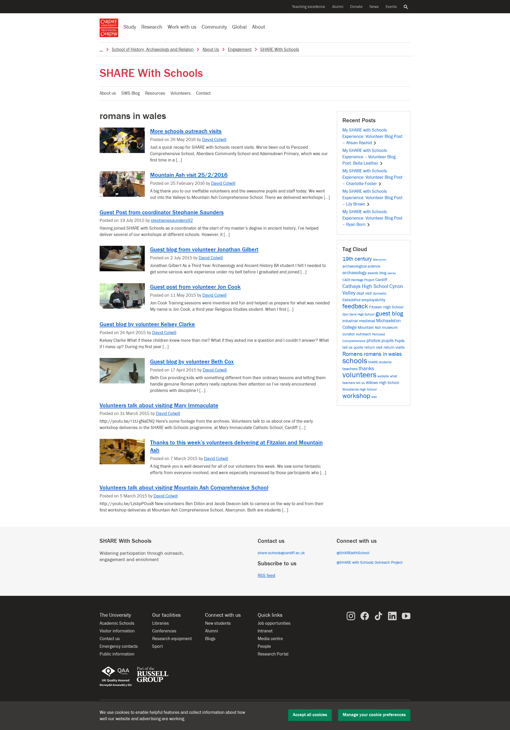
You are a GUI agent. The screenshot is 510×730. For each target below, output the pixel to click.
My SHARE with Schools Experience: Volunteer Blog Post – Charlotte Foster (372, 177)
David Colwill (214, 139)
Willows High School (382, 383)
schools (354, 360)
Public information (117, 654)
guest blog (389, 313)
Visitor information (117, 631)
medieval (367, 320)
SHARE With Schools (279, 49)
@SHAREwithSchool (353, 553)
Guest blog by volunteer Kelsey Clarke (147, 324)
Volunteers (181, 93)
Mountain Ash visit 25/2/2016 (189, 175)
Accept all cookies (310, 715)
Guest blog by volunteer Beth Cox (192, 361)
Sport (157, 646)
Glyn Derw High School (358, 314)
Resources (155, 93)
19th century (357, 259)
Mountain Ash (369, 327)
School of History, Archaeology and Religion (153, 49)
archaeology (354, 273)
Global (239, 27)
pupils (387, 340)
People (264, 646)
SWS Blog (130, 93)
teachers (350, 368)
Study (130, 27)
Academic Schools (117, 623)
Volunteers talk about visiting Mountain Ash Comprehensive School (184, 487)
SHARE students (380, 362)
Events (391, 7)
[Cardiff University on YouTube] (406, 616)
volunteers (359, 375)
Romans (352, 354)
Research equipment (172, 638)
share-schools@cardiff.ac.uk (281, 553)
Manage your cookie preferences (374, 715)
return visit (373, 347)
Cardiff (381, 279)
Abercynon (379, 259)
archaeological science (361, 266)
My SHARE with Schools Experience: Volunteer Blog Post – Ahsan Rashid (372, 137)
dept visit (364, 293)
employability (373, 299)
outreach (363, 334)
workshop (356, 396)
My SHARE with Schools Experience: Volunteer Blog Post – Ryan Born (372, 218)
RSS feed (266, 575)
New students (218, 623)
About (258, 27)
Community (214, 27)
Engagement (240, 49)
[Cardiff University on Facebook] (364, 616)
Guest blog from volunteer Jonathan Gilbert (204, 249)
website (383, 376)
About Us (210, 49)
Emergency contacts (119, 646)
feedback (355, 306)
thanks (366, 368)
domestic (379, 293)
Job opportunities (274, 623)
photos (373, 340)
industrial (350, 321)
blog (382, 273)
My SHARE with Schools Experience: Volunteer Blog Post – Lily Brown (372, 198)
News (374, 7)
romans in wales (383, 354)
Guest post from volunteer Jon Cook (195, 286)
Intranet (265, 631)
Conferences (164, 631)
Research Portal (273, 654)
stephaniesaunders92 (172, 220)
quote (358, 347)
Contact (203, 93)
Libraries (160, 623)
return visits (394, 347)
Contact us (110, 638)
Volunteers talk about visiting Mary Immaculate (159, 405)
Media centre (270, 638)
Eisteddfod (351, 300)
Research (151, 27)
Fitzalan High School (386, 307)
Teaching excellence (308, 7)
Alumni (337, 7)
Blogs (210, 638)
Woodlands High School (359, 389)
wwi (374, 397)
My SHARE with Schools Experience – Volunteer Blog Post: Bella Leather (369, 157)
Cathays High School (365, 286)
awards (373, 273)
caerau (391, 273)
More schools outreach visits (186, 131)
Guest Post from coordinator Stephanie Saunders (162, 212)
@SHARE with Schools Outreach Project (370, 562)
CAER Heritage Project (358, 280)
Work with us (182, 27)
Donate (356, 7)
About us (108, 93)
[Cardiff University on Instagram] (351, 616)
